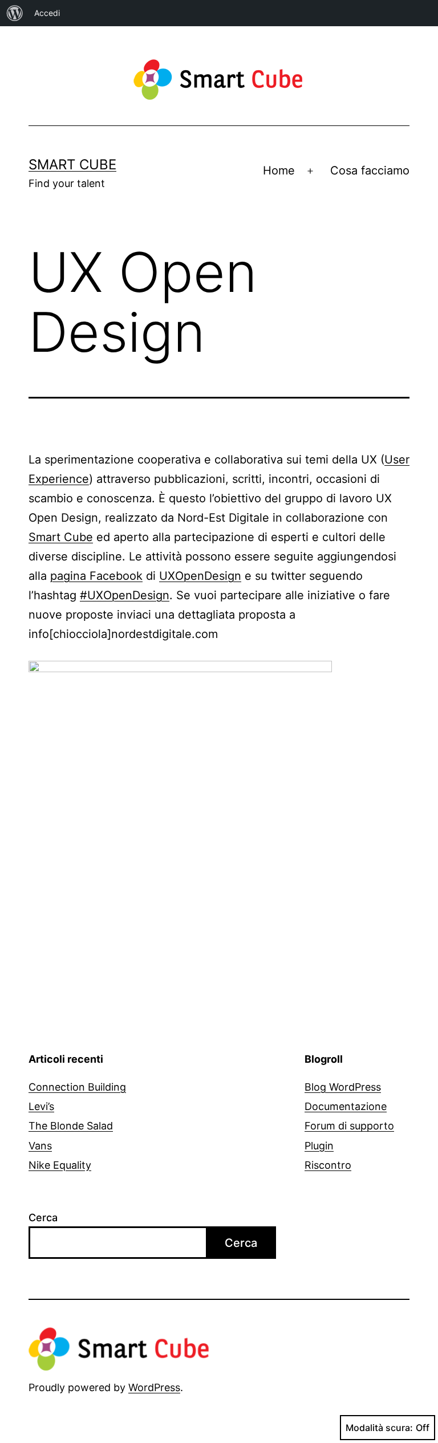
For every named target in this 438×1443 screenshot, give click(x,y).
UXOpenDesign (200, 576)
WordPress (154, 1387)
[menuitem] (15, 13)
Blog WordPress (343, 1087)
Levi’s (41, 1106)
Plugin (319, 1146)
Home (279, 170)
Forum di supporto (349, 1126)
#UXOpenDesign (124, 595)
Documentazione (346, 1106)
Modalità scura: (379, 1427)
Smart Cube (72, 164)
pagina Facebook (96, 576)
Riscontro (328, 1165)
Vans (40, 1146)
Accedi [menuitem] (47, 13)
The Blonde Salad (71, 1126)
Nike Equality (60, 1165)
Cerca (43, 1217)
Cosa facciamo (369, 170)
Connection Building (77, 1087)
